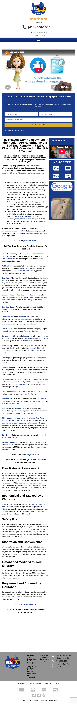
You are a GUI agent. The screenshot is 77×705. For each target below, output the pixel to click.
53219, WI (15, 403)
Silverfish (21, 382)
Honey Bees (16, 420)
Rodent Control (8, 367)
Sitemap (57, 683)
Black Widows (17, 408)
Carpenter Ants (8, 317)
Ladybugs (6, 358)
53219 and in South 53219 (21, 271)
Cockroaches (7, 329)
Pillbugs (5, 382)
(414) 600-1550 (29, 241)
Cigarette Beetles (35, 401)
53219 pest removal (18, 384)
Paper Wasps (30, 418)
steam (17, 219)
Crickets (45, 379)
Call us (17, 604)
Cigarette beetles (27, 295)
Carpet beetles (14, 295)
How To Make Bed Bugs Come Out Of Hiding (44, 658)
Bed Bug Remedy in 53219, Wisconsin (23, 147)
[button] (38, 40)
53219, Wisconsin (15, 597)
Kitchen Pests (7, 399)
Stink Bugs (6, 435)
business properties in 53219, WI (36, 338)
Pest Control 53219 (33, 166)
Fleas (4, 346)
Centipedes (13, 382)
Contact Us (48, 683)
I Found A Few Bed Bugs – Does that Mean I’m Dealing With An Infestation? (32, 671)
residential (15, 336)
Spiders (5, 408)
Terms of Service (35, 683)
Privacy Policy (22, 683)
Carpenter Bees (23, 317)
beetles (12, 297)
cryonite (26, 219)
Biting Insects (7, 418)
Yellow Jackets (19, 418)
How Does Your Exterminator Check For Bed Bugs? (31, 659)
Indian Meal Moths (19, 401)
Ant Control (6, 266)
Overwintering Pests (9, 391)
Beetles (5, 295)
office (24, 336)
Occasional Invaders (10, 379)
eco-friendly (18, 216)
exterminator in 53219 (33, 348)
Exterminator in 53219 (36, 307)
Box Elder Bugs (8, 307)
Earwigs (5, 336)
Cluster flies (32, 382)
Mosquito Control (8, 442)
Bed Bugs (6, 278)
